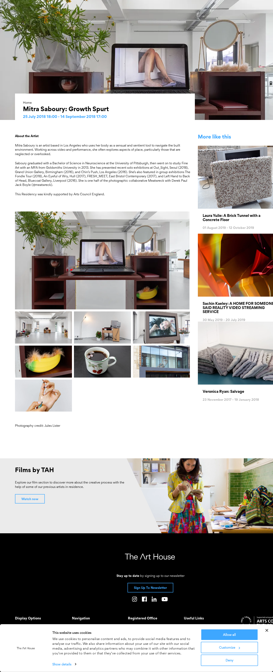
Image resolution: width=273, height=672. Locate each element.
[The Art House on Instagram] (134, 600)
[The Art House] (150, 556)
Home (27, 103)
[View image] (103, 260)
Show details (61, 664)
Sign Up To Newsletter (150, 587)
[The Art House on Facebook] (144, 600)
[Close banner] (266, 630)
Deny (229, 660)
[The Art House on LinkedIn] (154, 600)
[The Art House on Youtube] (164, 600)
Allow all (229, 634)
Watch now (29, 499)
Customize (227, 647)
